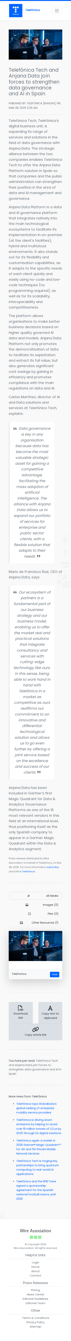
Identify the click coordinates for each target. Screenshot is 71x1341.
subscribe (53, 867)
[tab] (35, 896)
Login (35, 1262)
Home (35, 1267)
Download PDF (21, 1016)
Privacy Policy (36, 1322)
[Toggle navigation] (57, 10)
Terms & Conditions (35, 1318)
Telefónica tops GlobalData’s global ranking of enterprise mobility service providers (36, 1108)
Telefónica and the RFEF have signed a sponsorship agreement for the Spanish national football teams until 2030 (36, 1190)
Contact (35, 1275)
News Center (35, 1294)
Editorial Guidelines (35, 1299)
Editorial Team (35, 1303)
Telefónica (28, 871)
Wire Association (35, 1231)
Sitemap (35, 1327)
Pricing (35, 1290)
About (35, 1271)
